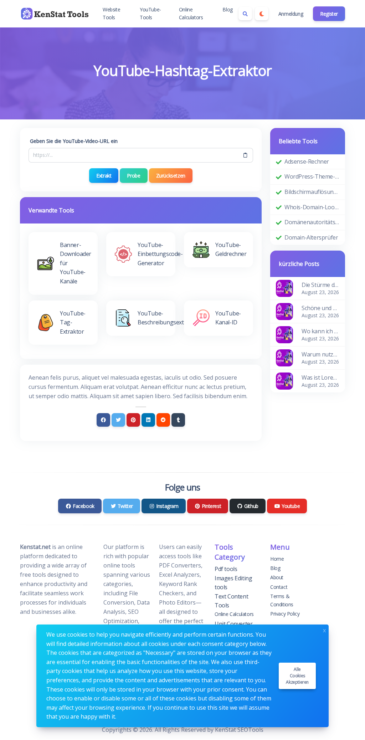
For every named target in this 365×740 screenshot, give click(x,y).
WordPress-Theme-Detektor (311, 176)
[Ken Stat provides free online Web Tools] (55, 13)
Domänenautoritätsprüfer (311, 222)
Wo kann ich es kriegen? (320, 331)
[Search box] (245, 13)
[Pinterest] (133, 420)
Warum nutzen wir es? (320, 354)
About (276, 577)
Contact (278, 587)
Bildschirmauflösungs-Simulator (311, 192)
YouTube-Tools (150, 13)
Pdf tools (226, 569)
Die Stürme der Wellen (320, 285)
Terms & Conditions (281, 600)
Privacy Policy (284, 613)
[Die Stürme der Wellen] (284, 288)
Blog (227, 9)
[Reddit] (163, 420)
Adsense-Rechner (306, 161)
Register (329, 13)
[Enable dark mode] (261, 13)
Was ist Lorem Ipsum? (320, 377)
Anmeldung (290, 13)
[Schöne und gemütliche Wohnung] (284, 311)
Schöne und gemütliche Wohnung (320, 308)
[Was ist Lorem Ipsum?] (284, 381)
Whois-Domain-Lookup (311, 207)
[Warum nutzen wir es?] (284, 357)
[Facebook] (103, 420)
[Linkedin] (148, 420)
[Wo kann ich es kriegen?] (284, 334)
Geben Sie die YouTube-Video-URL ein (74, 141)
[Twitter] (118, 420)
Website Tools (111, 13)
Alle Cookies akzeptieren (297, 675)
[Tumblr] (178, 420)
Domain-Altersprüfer (311, 237)
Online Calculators (191, 13)
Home (277, 558)
